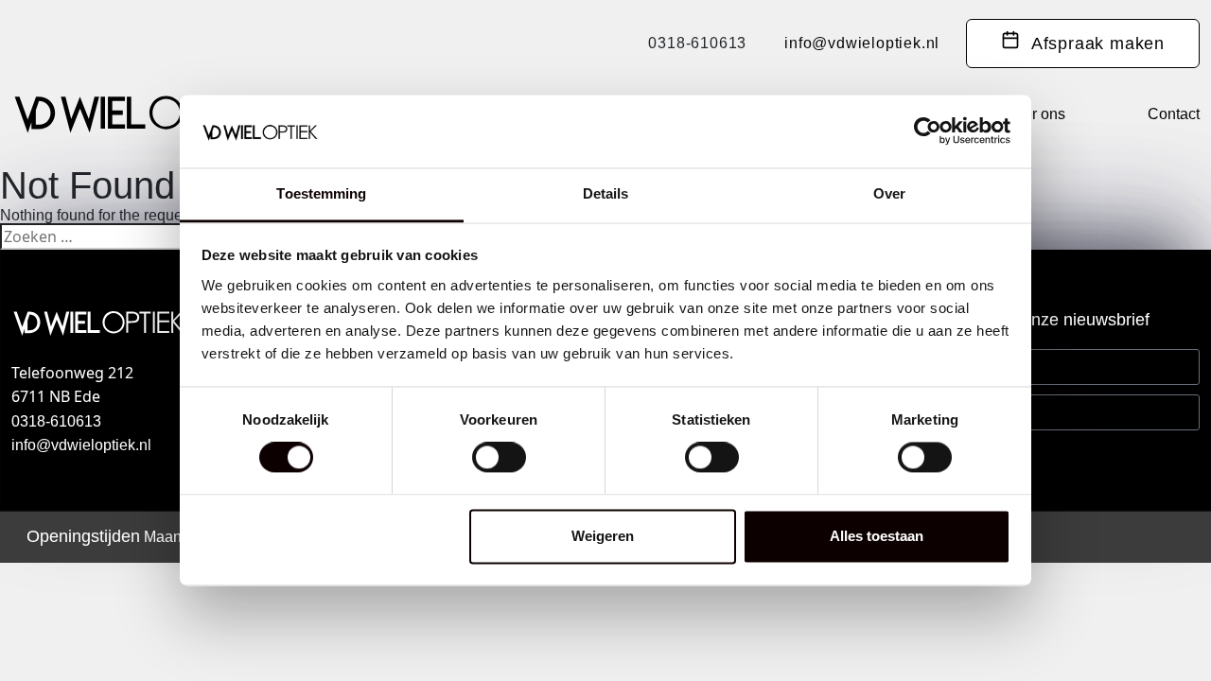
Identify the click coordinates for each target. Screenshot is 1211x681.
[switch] (499, 458)
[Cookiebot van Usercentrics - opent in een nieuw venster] (927, 131)
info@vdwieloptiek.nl (861, 43)
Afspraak (1092, 43)
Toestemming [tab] (321, 193)
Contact (1174, 114)
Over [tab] (889, 193)
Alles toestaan (876, 536)
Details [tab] (606, 193)
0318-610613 (697, 43)
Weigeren (602, 536)
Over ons (1035, 114)
